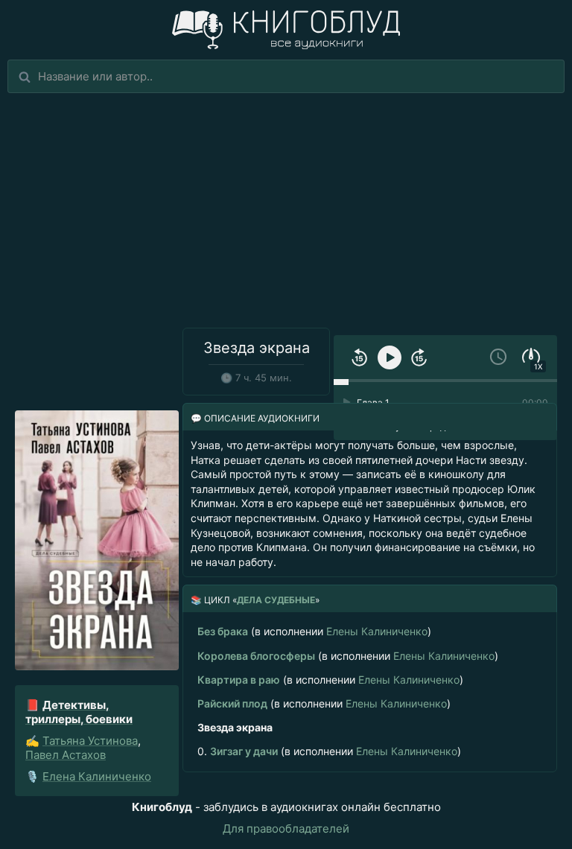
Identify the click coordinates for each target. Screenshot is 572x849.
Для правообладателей (286, 828)
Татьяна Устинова (90, 741)
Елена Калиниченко (96, 776)
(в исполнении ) (314, 631)
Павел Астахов (65, 755)
